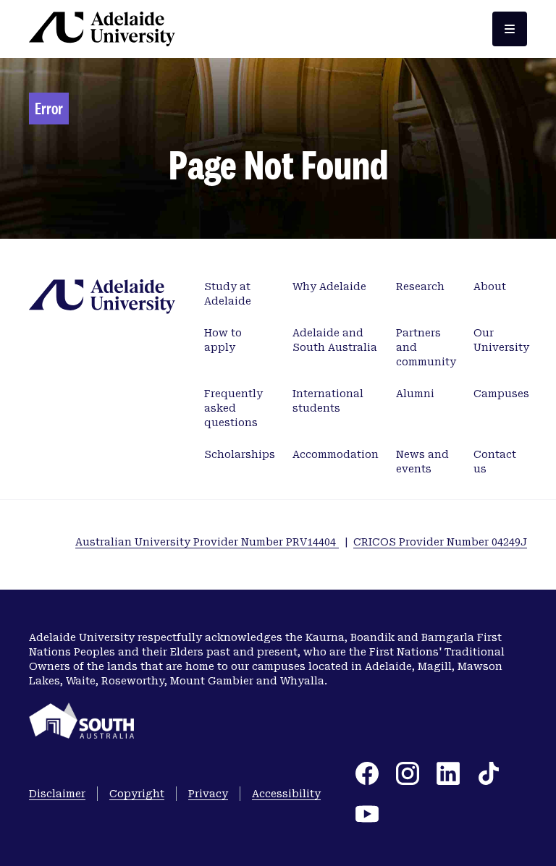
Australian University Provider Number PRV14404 (207, 542)
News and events (422, 462)
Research (420, 286)
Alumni (415, 393)
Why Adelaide (329, 286)
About (489, 286)
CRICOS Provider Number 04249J (440, 542)
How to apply (223, 340)
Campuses (501, 393)
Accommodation (335, 454)
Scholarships (239, 454)
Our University (501, 340)
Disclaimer (57, 793)
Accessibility (286, 793)
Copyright (136, 793)
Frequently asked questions (233, 408)
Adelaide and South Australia (334, 340)
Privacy (208, 793)
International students (327, 401)
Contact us (494, 462)
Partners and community (426, 347)
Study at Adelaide (227, 294)
